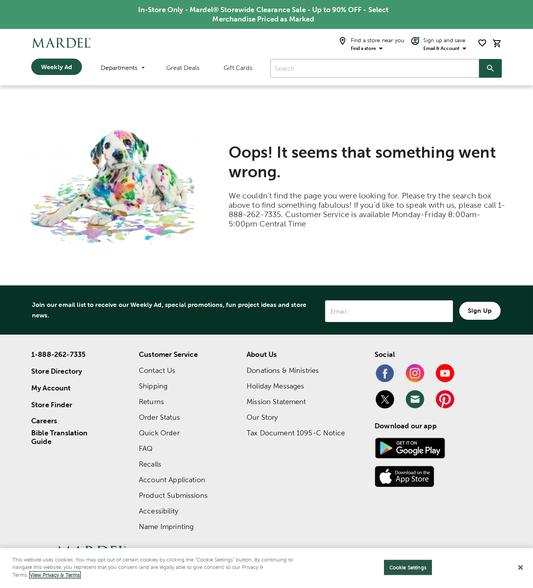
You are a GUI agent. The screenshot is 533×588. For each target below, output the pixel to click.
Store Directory (56, 371)
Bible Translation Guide (59, 437)
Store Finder (51, 405)
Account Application (172, 480)
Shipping (153, 386)
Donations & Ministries (283, 370)
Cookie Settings (407, 567)
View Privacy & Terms (55, 575)
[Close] (520, 567)
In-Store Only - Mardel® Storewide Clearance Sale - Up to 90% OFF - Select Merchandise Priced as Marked (263, 14)
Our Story (262, 417)
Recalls (150, 464)
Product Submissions (173, 495)
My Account (51, 388)
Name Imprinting (166, 526)
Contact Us (157, 370)
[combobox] (374, 68)
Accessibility (158, 511)
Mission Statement (276, 401)
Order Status (159, 417)
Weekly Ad (56, 66)
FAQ (146, 448)
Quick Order (159, 433)
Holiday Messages (275, 386)
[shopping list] (482, 43)
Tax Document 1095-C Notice (296, 433)
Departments (119, 67)
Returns (151, 401)
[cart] (497, 43)
